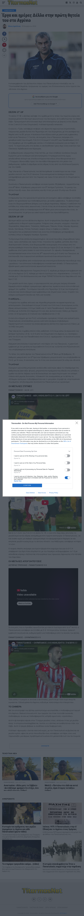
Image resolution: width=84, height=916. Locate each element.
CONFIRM (27, 485)
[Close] (77, 423)
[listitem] (42, 451)
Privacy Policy (53, 492)
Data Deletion (30, 492)
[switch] (67, 455)
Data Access (42, 492)
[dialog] (42, 458)
